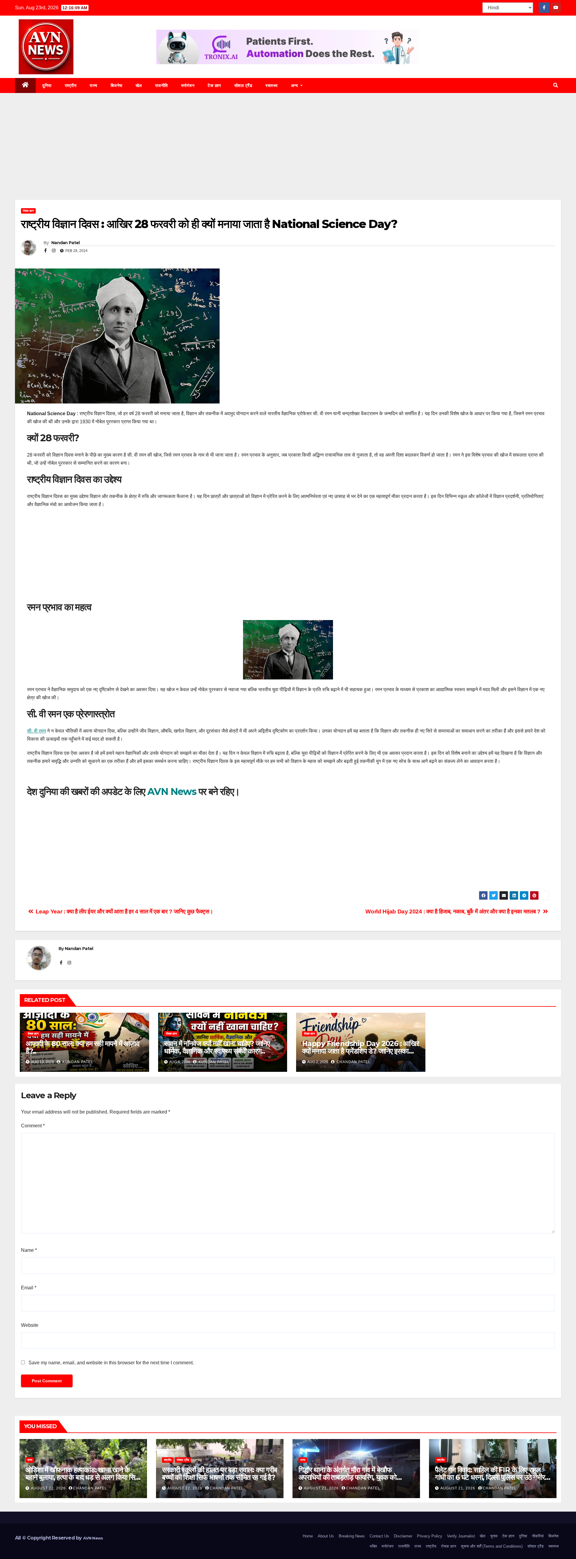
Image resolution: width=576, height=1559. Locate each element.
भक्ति (373, 1546)
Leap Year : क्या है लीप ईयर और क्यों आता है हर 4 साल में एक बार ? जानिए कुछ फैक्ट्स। (123, 911)
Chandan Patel (352, 1062)
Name (29, 1250)
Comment (33, 1125)
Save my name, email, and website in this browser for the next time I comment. (111, 1362)
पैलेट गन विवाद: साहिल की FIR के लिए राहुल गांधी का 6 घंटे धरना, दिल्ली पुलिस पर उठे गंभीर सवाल (490, 1477)
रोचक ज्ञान (28, 210)
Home (308, 1536)
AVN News (171, 791)
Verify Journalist (461, 1536)
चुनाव (493, 1536)
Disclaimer (403, 1536)
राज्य (94, 85)
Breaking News (352, 1536)
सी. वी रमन (36, 730)
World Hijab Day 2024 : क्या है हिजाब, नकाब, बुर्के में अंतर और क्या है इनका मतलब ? (453, 911)
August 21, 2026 (322, 1488)
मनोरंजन (188, 85)
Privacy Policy (429, 1536)
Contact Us (379, 1536)
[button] (556, 85)
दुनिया (47, 85)
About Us (326, 1536)
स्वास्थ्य (272, 85)
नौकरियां (538, 1536)
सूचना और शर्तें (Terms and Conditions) (492, 1546)
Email (28, 1287)
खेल (139, 85)
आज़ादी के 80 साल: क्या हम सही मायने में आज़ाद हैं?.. (82, 1047)
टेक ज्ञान (214, 85)
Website (29, 1325)
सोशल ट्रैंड (243, 85)
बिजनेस (116, 85)
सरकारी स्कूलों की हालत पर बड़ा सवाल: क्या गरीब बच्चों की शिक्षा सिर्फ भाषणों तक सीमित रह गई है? (219, 1473)
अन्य (295, 85)
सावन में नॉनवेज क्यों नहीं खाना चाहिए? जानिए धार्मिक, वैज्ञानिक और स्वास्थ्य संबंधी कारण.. (217, 1047)
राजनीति (161, 85)
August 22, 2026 (49, 1488)
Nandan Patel (65, 242)
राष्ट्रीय (71, 85)
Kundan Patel (77, 1062)
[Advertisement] (288, 155)
